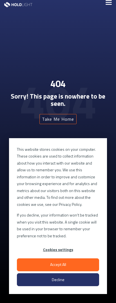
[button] (109, 2)
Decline (58, 280)
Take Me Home (58, 119)
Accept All (58, 264)
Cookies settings (58, 249)
